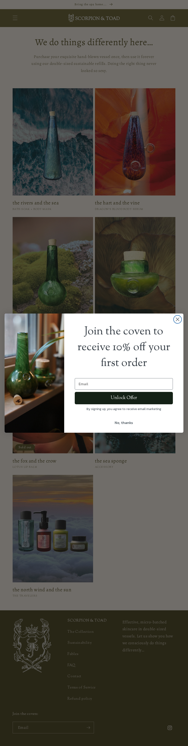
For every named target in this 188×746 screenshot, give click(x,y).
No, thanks (124, 422)
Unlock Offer (124, 398)
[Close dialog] (178, 319)
